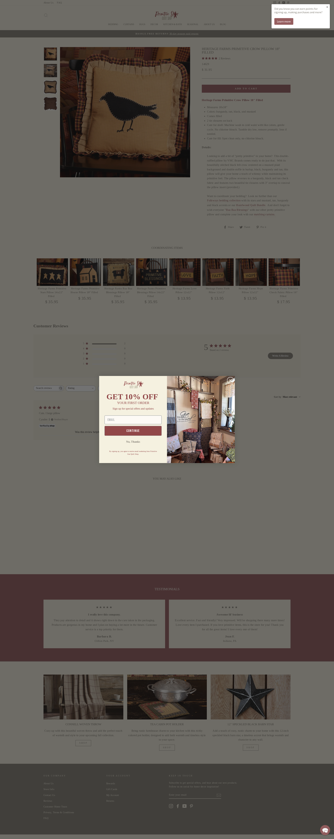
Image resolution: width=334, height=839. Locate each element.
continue (133, 431)
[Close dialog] (230, 380)
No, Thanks (133, 441)
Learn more (284, 21)
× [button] (327, 7)
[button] (325, 830)
